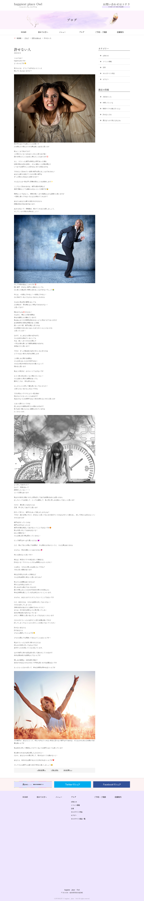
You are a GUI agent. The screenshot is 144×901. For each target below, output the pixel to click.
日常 (33, 38)
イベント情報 (107, 61)
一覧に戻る (54, 770)
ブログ (81, 32)
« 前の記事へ (41, 770)
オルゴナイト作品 (109, 73)
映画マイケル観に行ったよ (111, 108)
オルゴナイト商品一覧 (78, 818)
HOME (23, 32)
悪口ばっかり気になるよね (111, 120)
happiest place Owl (72, 890)
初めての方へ (43, 32)
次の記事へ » (68, 770)
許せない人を (107, 114)
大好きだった (107, 97)
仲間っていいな (108, 103)
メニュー (62, 32)
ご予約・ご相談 (101, 32)
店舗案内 (120, 32)
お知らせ (38, 38)
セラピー (106, 79)
